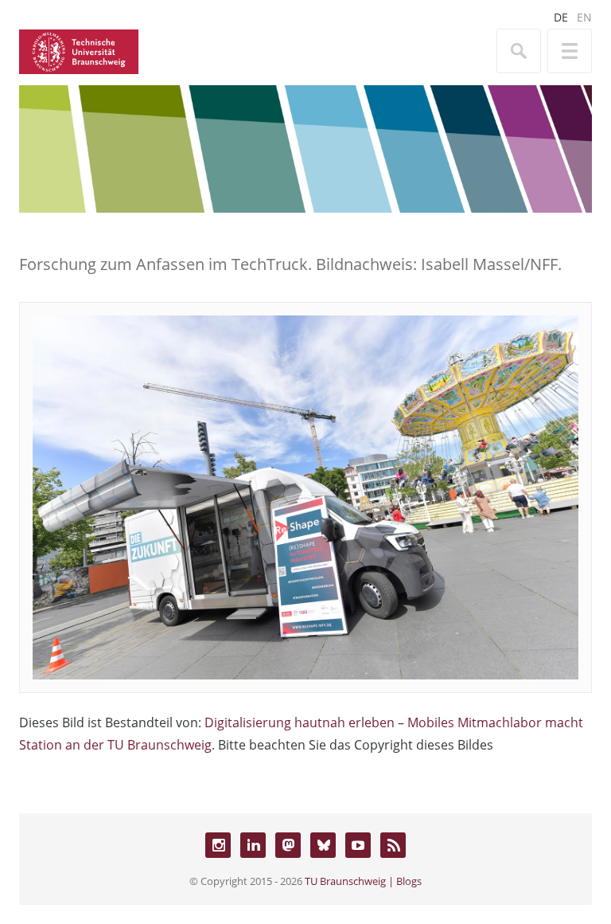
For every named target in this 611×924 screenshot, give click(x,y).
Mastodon (288, 845)
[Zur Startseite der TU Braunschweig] (78, 50)
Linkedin (253, 845)
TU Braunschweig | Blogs (363, 881)
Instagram (218, 845)
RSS (393, 845)
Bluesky (323, 845)
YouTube (358, 845)
